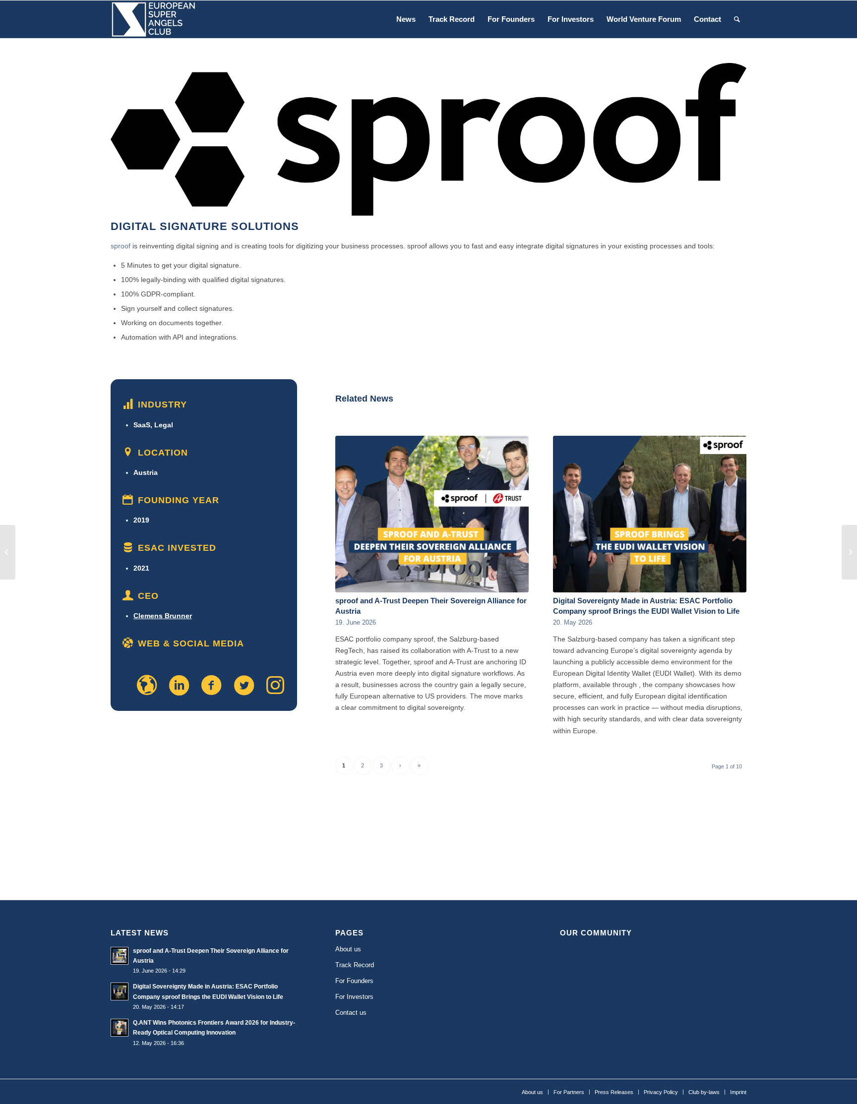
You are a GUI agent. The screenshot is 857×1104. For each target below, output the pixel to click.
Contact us (351, 1012)
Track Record (354, 965)
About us (348, 949)
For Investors (354, 996)
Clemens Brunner (162, 616)
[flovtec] (849, 552)
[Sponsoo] (7, 552)
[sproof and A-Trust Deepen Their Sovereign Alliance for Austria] (432, 514)
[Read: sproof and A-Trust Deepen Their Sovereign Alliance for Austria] (119, 956)
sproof (120, 246)
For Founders (354, 981)
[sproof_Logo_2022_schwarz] (428, 139)
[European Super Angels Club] (153, 19)
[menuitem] (406, 19)
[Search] (737, 19)
